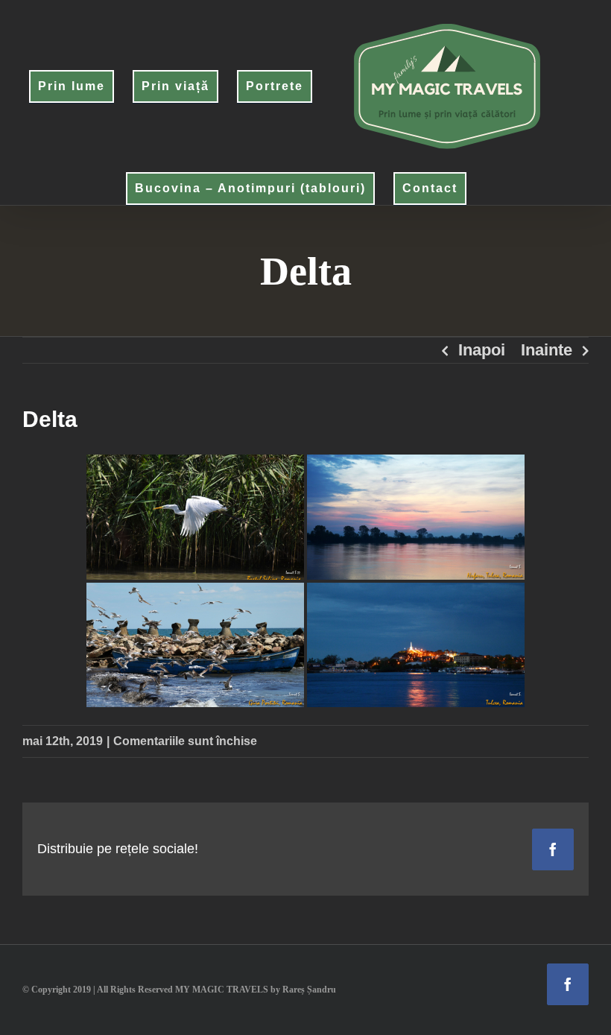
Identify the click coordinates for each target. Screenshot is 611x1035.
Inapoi (481, 350)
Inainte (546, 350)
